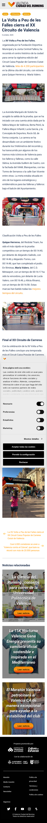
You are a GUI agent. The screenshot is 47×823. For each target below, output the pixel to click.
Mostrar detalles (31, 439)
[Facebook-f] (15, 809)
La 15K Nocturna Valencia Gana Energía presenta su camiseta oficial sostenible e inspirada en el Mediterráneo (24, 646)
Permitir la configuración (23, 454)
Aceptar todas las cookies (23, 447)
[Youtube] (22, 809)
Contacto (6, 787)
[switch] (40, 412)
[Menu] (3, 4)
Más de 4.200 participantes (30, 66)
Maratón (6, 777)
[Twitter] (8, 809)
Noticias (27, 14)
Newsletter (7, 791)
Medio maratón (8, 782)
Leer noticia (24, 613)
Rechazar (23, 462)
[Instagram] (29, 809)
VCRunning (15, 14)
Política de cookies (36, 795)
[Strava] (36, 809)
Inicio (5, 14)
